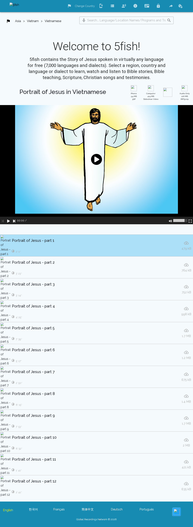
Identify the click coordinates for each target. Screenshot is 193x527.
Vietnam (33, 21)
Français (59, 509)
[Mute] (170, 220)
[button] (84, 20)
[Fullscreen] (190, 220)
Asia (18, 21)
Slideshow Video (150, 96)
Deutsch (117, 509)
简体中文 (88, 509)
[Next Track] (14, 220)
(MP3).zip (185, 96)
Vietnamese (53, 21)
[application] (96, 164)
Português (146, 509)
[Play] (8, 220)
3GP (134, 96)
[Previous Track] (3, 220)
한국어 (33, 509)
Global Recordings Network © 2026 (96, 519)
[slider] (180, 220)
